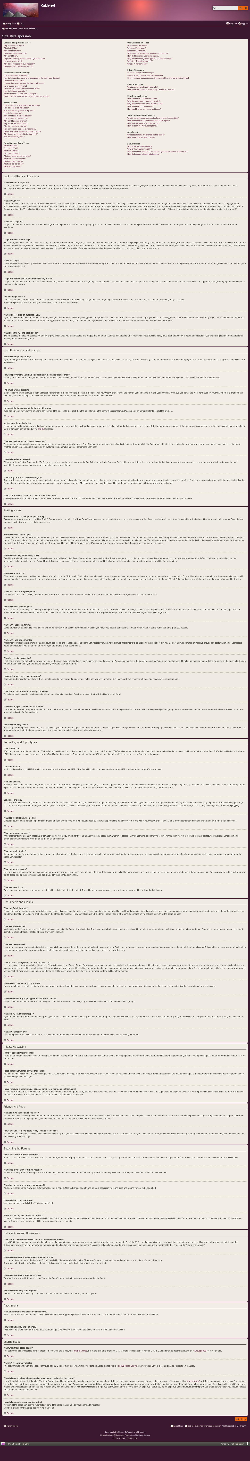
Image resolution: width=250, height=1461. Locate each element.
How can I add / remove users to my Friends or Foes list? (151, 90)
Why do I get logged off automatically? (19, 64)
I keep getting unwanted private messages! (145, 75)
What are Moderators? (136, 48)
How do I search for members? (140, 106)
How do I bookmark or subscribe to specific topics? (148, 121)
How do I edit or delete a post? (16, 108)
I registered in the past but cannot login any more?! (24, 59)
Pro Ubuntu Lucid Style (18, 1444)
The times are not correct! (14, 81)
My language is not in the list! (15, 86)
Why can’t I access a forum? (15, 121)
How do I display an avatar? (15, 91)
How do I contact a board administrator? (143, 154)
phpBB (41, 429)
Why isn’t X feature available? (139, 149)
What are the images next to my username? (22, 88)
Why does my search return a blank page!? (145, 104)
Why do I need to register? (14, 45)
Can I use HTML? (11, 148)
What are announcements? (15, 159)
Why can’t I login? (11, 56)
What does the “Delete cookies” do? (18, 66)
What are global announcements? (17, 156)
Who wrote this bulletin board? (139, 146)
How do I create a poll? (13, 113)
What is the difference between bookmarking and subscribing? (153, 118)
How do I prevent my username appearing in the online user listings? (32, 78)
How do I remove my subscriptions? (142, 126)
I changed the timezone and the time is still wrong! (24, 83)
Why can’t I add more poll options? (18, 116)
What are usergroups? (136, 51)
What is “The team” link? (137, 64)
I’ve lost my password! (13, 61)
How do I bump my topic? (14, 137)
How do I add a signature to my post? (19, 110)
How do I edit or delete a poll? (16, 118)
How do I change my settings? (16, 75)
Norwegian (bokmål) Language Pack (114, 1435)
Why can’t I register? (12, 51)
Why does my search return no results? (143, 101)
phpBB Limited (80, 1351)
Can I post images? (12, 153)
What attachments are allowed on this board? (145, 135)
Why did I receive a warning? (15, 126)
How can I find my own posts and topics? (144, 109)
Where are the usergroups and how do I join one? (147, 53)
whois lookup (193, 1381)
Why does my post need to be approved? (21, 134)
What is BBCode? (11, 146)
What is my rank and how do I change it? (20, 94)
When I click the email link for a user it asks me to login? (26, 96)
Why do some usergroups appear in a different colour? (149, 59)
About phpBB (200, 1351)
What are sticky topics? (13, 161)
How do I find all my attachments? (141, 137)
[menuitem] (20, 24)
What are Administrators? (137, 45)
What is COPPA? (11, 48)
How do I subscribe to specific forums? (143, 123)
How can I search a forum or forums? (142, 98)
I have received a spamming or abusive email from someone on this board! (158, 78)
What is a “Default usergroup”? (140, 61)
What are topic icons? (12, 167)
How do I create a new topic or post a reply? (22, 105)
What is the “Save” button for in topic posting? (22, 131)
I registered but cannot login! (15, 53)
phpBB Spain (238, 1444)
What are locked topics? (13, 164)
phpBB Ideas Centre (127, 1366)
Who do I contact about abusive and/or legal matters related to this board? (157, 152)
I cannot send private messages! (140, 73)
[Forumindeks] (21, 9)
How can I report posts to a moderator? (20, 129)
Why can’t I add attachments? (16, 124)
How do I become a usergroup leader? (143, 56)
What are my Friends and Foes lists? (142, 87)
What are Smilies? (11, 151)
